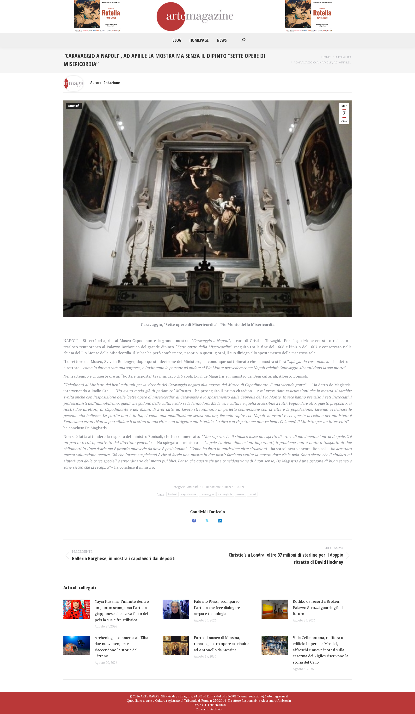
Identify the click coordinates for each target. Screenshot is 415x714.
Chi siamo (202, 709)
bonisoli (172, 494)
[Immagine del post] (76, 609)
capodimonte (188, 494)
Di (211, 487)
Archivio (216, 709)
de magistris (225, 494)
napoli (252, 494)
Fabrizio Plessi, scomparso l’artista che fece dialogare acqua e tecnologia (217, 607)
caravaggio (207, 494)
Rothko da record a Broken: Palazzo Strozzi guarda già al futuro (318, 607)
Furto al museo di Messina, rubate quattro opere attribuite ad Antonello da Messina (221, 643)
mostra (240, 494)
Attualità (73, 106)
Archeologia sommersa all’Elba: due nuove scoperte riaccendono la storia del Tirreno (122, 647)
